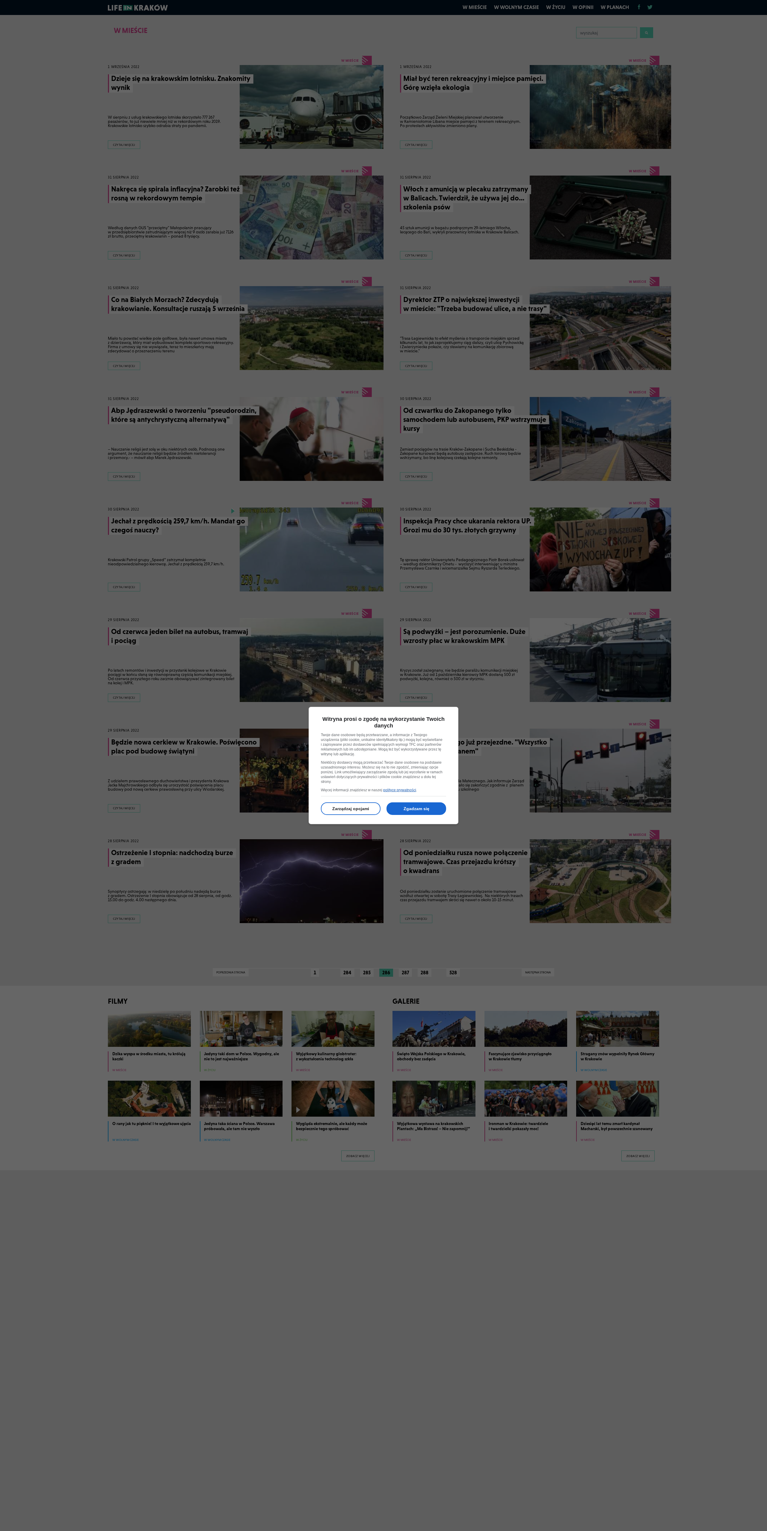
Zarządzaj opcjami (350, 808)
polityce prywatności (399, 790)
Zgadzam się (416, 808)
